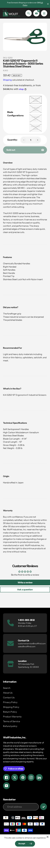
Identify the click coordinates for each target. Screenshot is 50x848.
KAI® (5, 70)
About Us (7, 692)
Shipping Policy (11, 707)
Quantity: (12, 139)
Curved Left (35, 118)
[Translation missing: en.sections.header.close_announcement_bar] (48, 4)
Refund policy (10, 726)
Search (6, 688)
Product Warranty (12, 716)
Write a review (25, 582)
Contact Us (9, 697)
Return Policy (10, 711)
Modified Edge (35, 127)
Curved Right (35, 109)
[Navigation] (44, 13)
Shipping (7, 79)
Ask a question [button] (25, 589)
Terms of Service (11, 721)
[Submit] (43, 806)
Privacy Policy (10, 702)
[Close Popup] (47, 837)
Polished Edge (35, 99)
